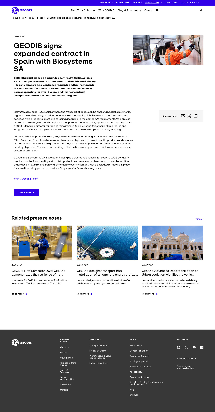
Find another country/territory (185, 367)
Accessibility (136, 372)
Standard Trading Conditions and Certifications (147, 383)
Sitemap (134, 395)
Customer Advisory (139, 377)
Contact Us (151, 10)
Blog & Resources (129, 10)
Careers (64, 390)
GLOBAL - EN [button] (152, 3)
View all (199, 219)
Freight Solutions (98, 351)
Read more (18, 294)
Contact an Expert (139, 351)
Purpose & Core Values (68, 364)
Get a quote (136, 345)
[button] (104, 3)
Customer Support (139, 356)
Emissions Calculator (140, 367)
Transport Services (99, 345)
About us (64, 347)
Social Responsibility (67, 378)
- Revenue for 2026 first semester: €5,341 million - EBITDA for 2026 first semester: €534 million (40, 282)
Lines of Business (64, 371)
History (63, 353)
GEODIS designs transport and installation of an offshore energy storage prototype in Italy (104, 282)
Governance (66, 358)
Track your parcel (139, 361)
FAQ (132, 390)
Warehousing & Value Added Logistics (100, 357)
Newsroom (65, 385)
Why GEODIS (106, 10)
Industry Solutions (99, 363)
